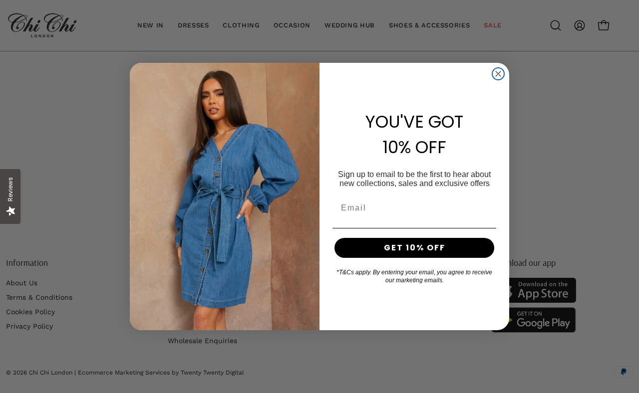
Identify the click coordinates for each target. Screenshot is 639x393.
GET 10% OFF (414, 247)
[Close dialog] (498, 74)
